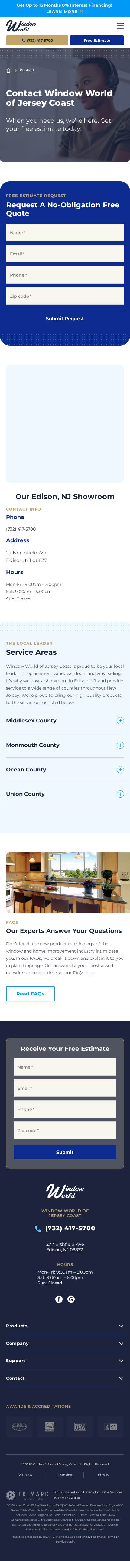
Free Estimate (97, 40)
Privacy (103, 1475)
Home (8, 70)
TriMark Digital (69, 1498)
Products (16, 1326)
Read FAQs (30, 994)
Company (17, 1343)
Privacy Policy (90, 1536)
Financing (64, 1475)
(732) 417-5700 (21, 529)
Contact (15, 1378)
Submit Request (65, 318)
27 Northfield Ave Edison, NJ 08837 (65, 1246)
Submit (65, 1152)
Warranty (25, 1475)
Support (15, 1360)
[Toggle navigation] (120, 26)
